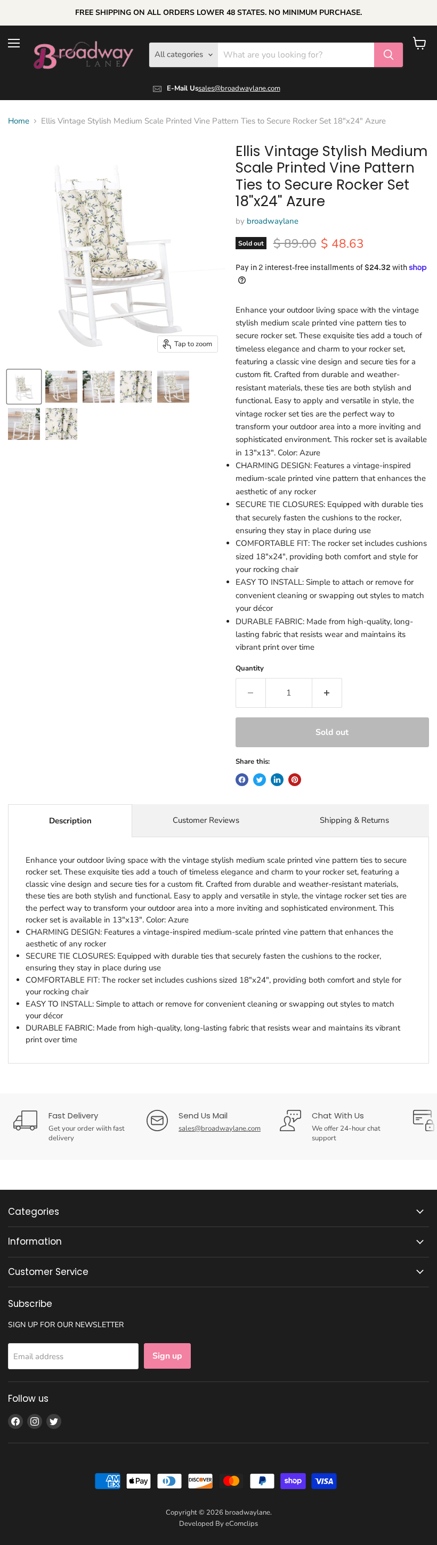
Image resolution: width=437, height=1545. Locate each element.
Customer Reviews (206, 820)
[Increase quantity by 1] (327, 693)
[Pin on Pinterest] (294, 779)
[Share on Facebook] (242, 779)
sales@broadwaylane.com (239, 88)
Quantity (250, 669)
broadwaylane (272, 221)
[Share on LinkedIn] (277, 779)
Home (18, 121)
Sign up (167, 1356)
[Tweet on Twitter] (259, 779)
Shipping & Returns (354, 820)
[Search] (388, 55)
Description (70, 820)
